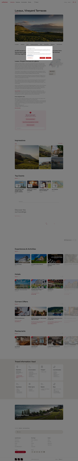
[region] (39, 53)
